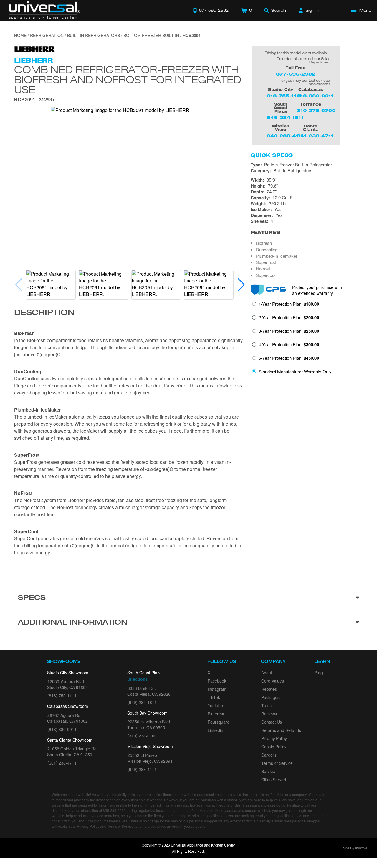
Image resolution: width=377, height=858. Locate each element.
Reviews (269, 714)
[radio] (285, 306)
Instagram (217, 689)
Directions (137, 679)
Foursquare (218, 722)
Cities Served (273, 779)
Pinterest (216, 714)
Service (268, 771)
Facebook (217, 681)
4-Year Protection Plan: (289, 344)
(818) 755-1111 (62, 695)
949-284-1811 (285, 117)
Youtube (215, 705)
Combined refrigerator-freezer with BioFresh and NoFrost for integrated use (127, 79)
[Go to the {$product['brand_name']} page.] (34, 48)
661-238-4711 (315, 135)
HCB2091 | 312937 (34, 100)
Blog (319, 672)
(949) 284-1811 (142, 702)
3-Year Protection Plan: (289, 331)
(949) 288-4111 (142, 769)
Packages (270, 697)
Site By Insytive (355, 847)
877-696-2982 (295, 74)
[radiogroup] (306, 339)
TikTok (214, 697)
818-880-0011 (315, 95)
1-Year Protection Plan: (289, 304)
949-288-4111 (285, 135)
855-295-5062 (114, 810)
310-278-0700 (316, 110)
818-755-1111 (284, 95)
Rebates (269, 689)
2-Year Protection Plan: (289, 317)
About (266, 672)
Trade (266, 705)
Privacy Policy (274, 738)
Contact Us (271, 722)
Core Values (272, 681)
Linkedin (215, 730)
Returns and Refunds (281, 730)
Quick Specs (272, 155)
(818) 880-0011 (62, 729)
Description (44, 313)
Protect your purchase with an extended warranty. (317, 290)
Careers (268, 755)
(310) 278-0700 (142, 736)
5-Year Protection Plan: (289, 358)
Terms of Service (277, 763)
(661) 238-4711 (62, 763)
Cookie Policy (273, 747)
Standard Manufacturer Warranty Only (295, 371)
